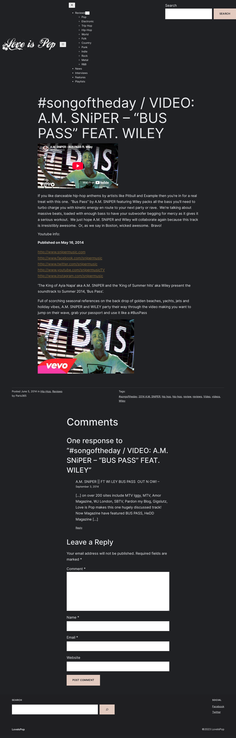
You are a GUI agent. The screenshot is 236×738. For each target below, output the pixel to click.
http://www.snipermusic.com (61, 252)
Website (73, 657)
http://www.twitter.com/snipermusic (67, 264)
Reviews (57, 391)
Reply (79, 527)
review (187, 396)
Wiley (122, 400)
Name (73, 617)
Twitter (216, 712)
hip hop (166, 396)
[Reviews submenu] (87, 13)
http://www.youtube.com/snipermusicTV (71, 270)
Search (171, 5)
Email (72, 637)
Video (206, 396)
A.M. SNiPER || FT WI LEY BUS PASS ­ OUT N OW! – (117, 481)
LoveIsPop (18, 729)
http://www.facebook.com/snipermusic (70, 258)
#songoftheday (128, 396)
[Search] (107, 709)
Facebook (218, 706)
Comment (76, 569)
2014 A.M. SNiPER (149, 396)
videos (216, 396)
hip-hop (177, 396)
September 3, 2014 (87, 486)
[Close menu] (72, 5)
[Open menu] (63, 44)
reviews (197, 396)
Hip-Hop (45, 391)
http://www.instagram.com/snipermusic (70, 276)
